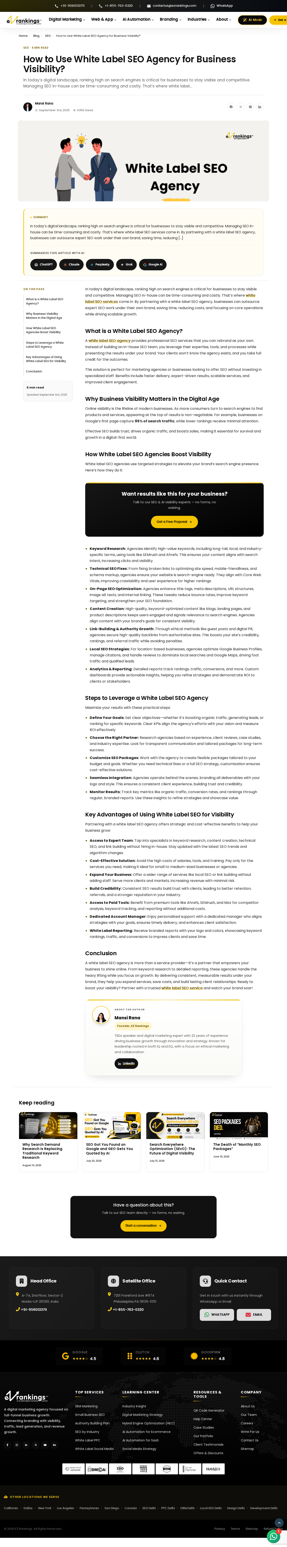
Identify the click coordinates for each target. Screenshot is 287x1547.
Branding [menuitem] (169, 19)
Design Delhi (236, 1508)
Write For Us (250, 1432)
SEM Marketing (86, 1406)
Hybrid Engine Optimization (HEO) (148, 1423)
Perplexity (103, 264)
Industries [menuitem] (197, 19)
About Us (248, 1406)
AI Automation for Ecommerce (146, 1432)
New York (44, 1508)
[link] (217, 1315)
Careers (247, 1423)
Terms (235, 1528)
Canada (131, 1508)
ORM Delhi (187, 1508)
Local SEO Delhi (211, 1508)
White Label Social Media (94, 1449)
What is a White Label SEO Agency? (44, 301)
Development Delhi (263, 1508)
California (11, 1508)
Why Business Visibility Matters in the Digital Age (44, 315)
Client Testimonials (209, 1444)
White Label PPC (87, 1440)
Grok (129, 264)
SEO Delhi (149, 1508)
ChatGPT (46, 264)
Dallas (28, 1508)
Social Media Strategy (139, 1449)
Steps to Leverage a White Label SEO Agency (45, 344)
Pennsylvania (89, 1508)
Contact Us (250, 1440)
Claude (74, 264)
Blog (36, 36)
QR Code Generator (209, 1410)
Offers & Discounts (208, 1453)
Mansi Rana (44, 103)
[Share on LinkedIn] (260, 107)
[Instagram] (16, 1445)
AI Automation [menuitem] (136, 19)
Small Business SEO (90, 1414)
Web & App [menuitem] (102, 19)
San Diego (111, 1508)
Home (23, 36)
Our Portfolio (203, 1436)
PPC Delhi (168, 1508)
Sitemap (247, 1449)
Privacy (219, 1528)
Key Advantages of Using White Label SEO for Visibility (46, 359)
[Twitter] (35, 1445)
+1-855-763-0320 (119, 5)
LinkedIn (129, 1063)
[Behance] (54, 1445)
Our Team (249, 1414)
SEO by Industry (87, 1432)
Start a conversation (141, 1225)
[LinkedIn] (26, 1445)
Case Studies (204, 1427)
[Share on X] (240, 107)
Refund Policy (273, 1528)
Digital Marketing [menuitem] (65, 19)
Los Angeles (65, 1508)
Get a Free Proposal (172, 521)
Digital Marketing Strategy (142, 1414)
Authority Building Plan (92, 1423)
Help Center (203, 1419)
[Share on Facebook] (231, 107)
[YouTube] (45, 1445)
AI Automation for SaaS (140, 1440)
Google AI (155, 264)
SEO (48, 36)
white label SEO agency (109, 341)
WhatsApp (225, 5)
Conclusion (34, 371)
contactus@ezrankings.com (174, 5)
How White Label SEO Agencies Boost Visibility (43, 330)
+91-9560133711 (73, 5)
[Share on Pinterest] (250, 107)
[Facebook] (7, 1445)
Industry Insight (134, 1406)
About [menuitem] (222, 19)
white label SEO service (182, 988)
